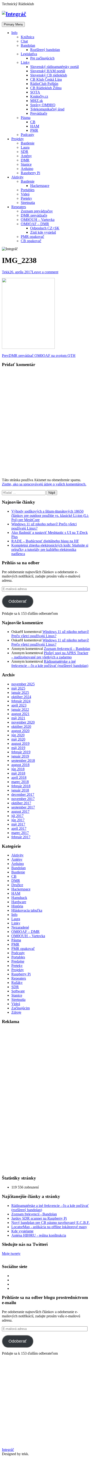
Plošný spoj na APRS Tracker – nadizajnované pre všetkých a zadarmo (49, 655)
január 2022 (20, 710)
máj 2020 (18, 739)
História (17, 906)
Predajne (17, 961)
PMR (34, 130)
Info (14, 33)
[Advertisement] (37, 1099)
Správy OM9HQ (42, 105)
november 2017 (23, 799)
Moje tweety (11, 1254)
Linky (25, 62)
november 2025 (23, 684)
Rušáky (17, 983)
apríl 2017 (18, 828)
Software (18, 991)
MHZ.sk (36, 101)
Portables (27, 190)
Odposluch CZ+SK (44, 228)
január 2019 (20, 756)
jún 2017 (18, 820)
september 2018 (23, 760)
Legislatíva (29, 54)
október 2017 (21, 803)
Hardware (18, 902)
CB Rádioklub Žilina (46, 88)
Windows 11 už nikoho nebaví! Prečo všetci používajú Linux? (50, 634)
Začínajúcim (20, 1008)
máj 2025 (18, 688)
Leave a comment (45, 272)
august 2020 (20, 731)
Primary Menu (13, 24)
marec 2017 (20, 833)
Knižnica (27, 37)
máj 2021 (18, 718)
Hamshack (19, 898)
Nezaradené (20, 927)
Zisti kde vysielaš (43, 232)
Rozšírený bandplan (45, 50)
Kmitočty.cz (39, 96)
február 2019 (20, 752)
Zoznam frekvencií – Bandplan (67, 649)
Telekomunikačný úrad (47, 109)
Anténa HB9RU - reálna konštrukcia (38, 1235)
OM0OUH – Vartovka (37, 220)
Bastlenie (27, 143)
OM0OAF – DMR (35, 224)
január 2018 (20, 790)
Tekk (5, 272)
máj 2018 (18, 773)
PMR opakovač (32, 237)
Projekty (17, 139)
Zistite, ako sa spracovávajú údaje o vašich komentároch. (44, 484)
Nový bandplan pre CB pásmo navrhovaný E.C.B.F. (50, 1223)
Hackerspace (39, 186)
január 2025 (20, 693)
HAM (34, 126)
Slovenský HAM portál (47, 71)
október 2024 (21, 697)
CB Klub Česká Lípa (46, 79)
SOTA (35, 92)
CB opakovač (31, 241)
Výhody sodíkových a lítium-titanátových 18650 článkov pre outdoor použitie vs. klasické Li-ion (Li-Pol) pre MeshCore (50, 515)
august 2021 (20, 714)
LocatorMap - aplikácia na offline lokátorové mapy (49, 1227)
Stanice (26, 164)
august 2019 (20, 744)
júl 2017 (17, 816)
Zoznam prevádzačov (37, 211)
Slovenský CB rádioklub (48, 75)
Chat (24, 41)
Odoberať (17, 601)
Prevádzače (38, 113)
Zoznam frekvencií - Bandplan (34, 1214)
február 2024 (20, 701)
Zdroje (16, 1012)
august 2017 (20, 811)
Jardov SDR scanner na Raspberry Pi (39, 1218)
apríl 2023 (18, 705)
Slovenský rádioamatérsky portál (54, 67)
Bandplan (28, 45)
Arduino (27, 169)
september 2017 (23, 807)
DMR (25, 160)
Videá (25, 194)
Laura (25, 147)
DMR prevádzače (34, 215)
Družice (17, 885)
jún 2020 (18, 735)
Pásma (25, 118)
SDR (24, 152)
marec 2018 (20, 782)
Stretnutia (28, 203)
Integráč (8, 1450)
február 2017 (20, 837)
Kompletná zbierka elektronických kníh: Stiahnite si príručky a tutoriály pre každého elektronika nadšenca (49, 549)
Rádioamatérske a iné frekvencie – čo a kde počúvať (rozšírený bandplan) (49, 663)
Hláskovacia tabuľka (26, 910)
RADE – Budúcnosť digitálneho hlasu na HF (45, 541)
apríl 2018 (18, 777)
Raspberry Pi (30, 173)
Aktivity (17, 177)
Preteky (26, 198)
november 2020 (23, 722)
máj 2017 (18, 824)
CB (32, 122)
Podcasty (27, 135)
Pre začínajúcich (42, 58)
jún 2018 (18, 769)
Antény (26, 156)
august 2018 (20, 765)
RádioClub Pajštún (44, 84)
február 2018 (20, 786)
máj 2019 (18, 748)
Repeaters (18, 207)
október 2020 (21, 727)
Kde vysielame (22, 1231)
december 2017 (22, 794)
